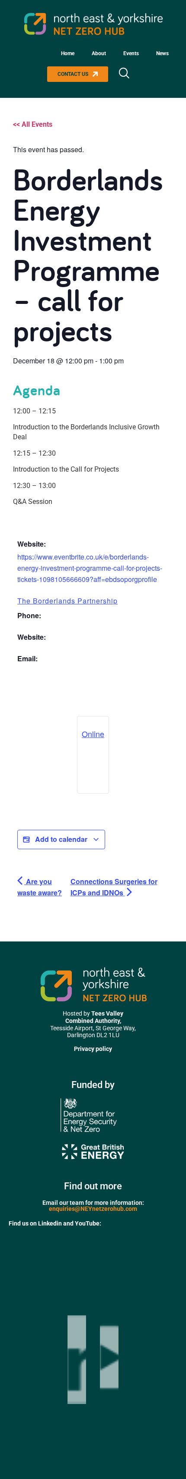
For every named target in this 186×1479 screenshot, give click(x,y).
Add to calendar (61, 839)
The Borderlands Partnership (67, 601)
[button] (123, 74)
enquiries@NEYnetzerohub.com (93, 1208)
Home (67, 53)
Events (131, 53)
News (162, 53)
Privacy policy (93, 1048)
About (99, 53)
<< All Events (32, 124)
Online (93, 733)
